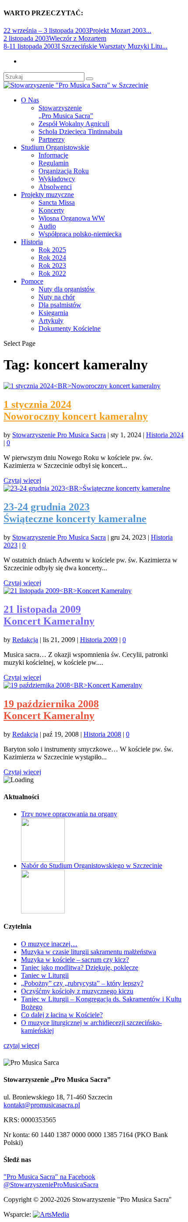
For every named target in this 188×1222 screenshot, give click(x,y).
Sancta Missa (56, 202)
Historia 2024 (165, 435)
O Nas (30, 100)
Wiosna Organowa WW (71, 218)
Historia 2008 (102, 734)
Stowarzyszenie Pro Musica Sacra (59, 435)
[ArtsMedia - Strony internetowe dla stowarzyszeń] (51, 1214)
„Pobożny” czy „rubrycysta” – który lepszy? (82, 983)
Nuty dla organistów (66, 289)
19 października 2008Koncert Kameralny (51, 709)
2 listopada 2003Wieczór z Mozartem (54, 38)
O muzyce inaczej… (49, 944)
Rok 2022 (52, 273)
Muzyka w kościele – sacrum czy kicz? (75, 959)
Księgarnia (53, 312)
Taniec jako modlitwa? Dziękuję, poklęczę (79, 967)
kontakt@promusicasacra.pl (41, 1105)
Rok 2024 (52, 257)
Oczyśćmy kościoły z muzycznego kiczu (77, 991)
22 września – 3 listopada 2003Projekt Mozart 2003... (77, 30)
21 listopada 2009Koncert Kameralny (48, 615)
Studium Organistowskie (55, 147)
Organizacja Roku (63, 171)
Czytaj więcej (22, 480)
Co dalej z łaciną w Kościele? (62, 1014)
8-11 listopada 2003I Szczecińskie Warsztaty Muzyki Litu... (85, 46)
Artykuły (50, 320)
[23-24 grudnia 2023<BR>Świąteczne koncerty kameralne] (86, 488)
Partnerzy (51, 139)
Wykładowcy (56, 179)
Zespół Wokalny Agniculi (73, 123)
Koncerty (51, 210)
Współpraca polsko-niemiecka (80, 234)
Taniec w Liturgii (45, 975)
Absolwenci (55, 186)
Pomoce (32, 281)
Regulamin (53, 163)
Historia (32, 242)
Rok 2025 (52, 249)
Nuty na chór (56, 297)
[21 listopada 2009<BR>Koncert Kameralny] (67, 590)
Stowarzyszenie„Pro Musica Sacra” (65, 111)
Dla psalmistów (59, 305)
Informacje (53, 155)
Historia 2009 (99, 639)
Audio (47, 226)
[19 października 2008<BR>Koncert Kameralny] (72, 685)
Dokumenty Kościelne (69, 328)
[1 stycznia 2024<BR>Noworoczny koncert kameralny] (81, 386)
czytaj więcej (21, 1045)
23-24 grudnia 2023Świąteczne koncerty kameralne (74, 512)
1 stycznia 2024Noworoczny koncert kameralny (75, 410)
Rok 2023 (52, 265)
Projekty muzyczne (47, 194)
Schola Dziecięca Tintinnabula (80, 131)
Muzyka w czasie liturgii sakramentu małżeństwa (88, 951)
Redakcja (25, 639)
